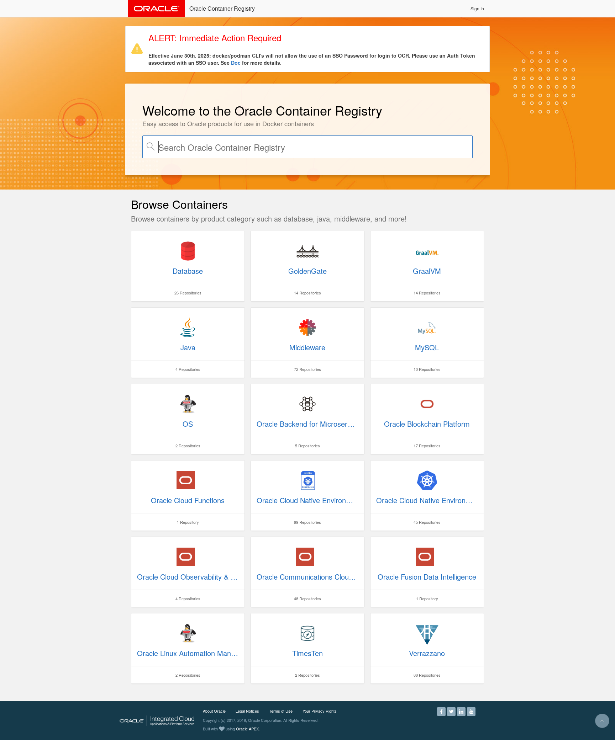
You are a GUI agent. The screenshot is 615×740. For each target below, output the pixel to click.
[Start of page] (602, 721)
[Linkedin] (461, 711)
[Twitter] (451, 711)
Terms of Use (281, 711)
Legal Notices (247, 711)
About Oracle (214, 711)
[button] (477, 8)
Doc (236, 62)
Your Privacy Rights (320, 711)
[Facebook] (441, 711)
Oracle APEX (247, 728)
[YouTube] (471, 711)
